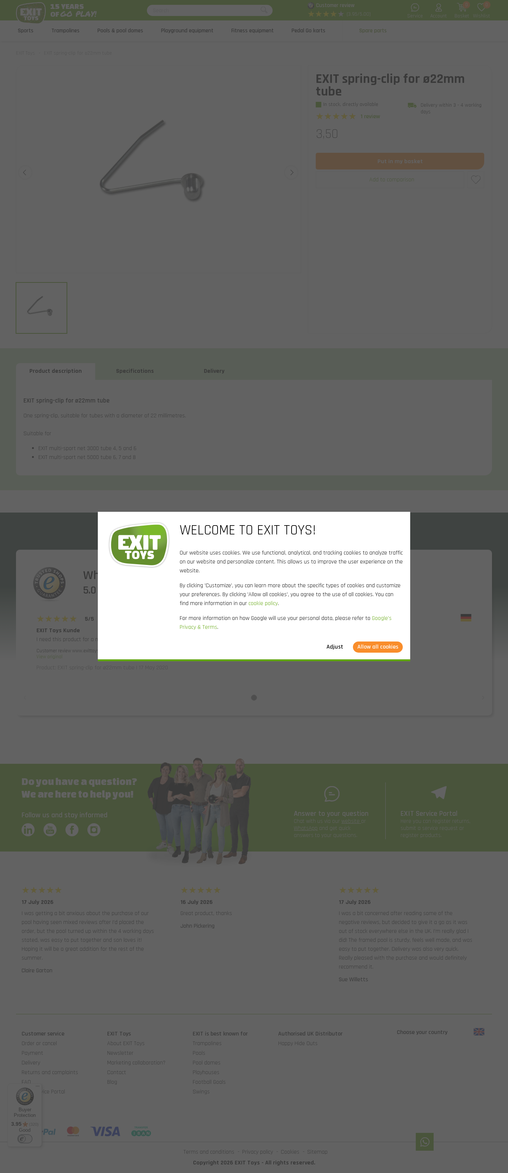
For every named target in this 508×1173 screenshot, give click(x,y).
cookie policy (263, 603)
